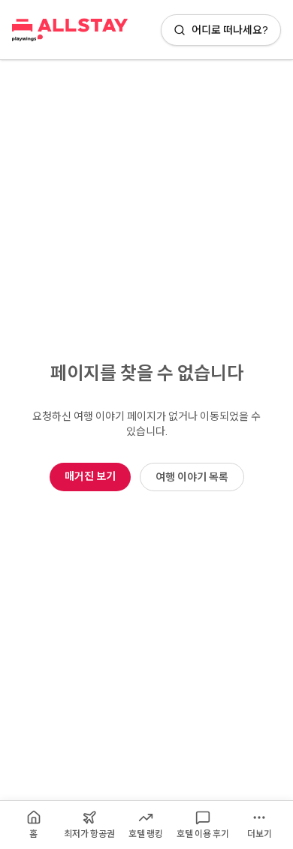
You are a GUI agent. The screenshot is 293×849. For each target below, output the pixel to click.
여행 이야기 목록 (192, 477)
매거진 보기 (90, 476)
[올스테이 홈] (70, 30)
